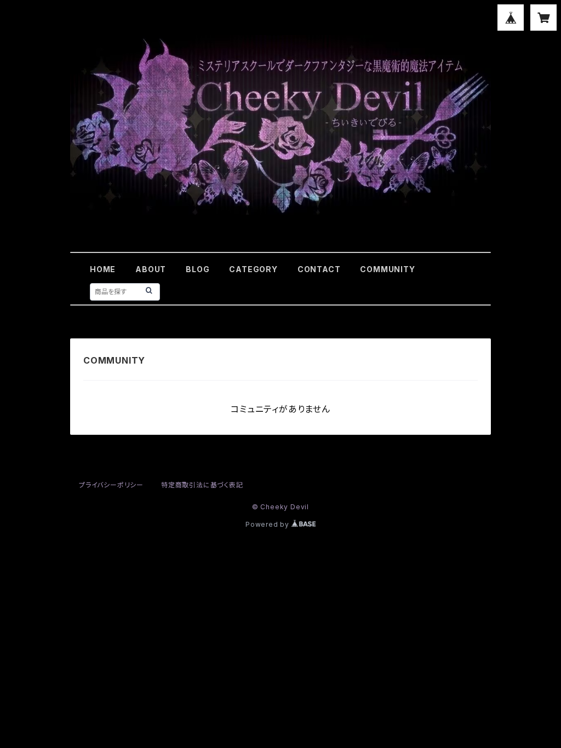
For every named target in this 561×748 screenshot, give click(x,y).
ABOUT (150, 269)
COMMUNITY (387, 269)
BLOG (197, 269)
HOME (103, 269)
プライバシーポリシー (111, 485)
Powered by (268, 524)
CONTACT (319, 269)
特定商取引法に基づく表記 (202, 485)
